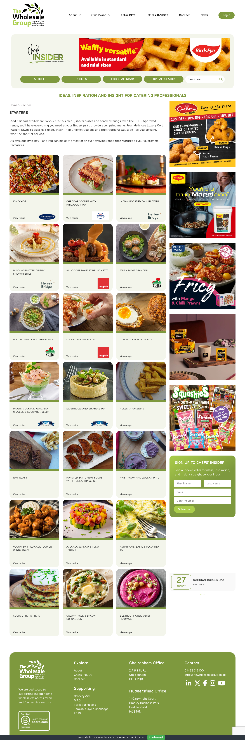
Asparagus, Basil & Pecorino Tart (139, 548)
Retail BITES (129, 15)
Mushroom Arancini (134, 270)
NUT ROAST (20, 478)
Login (226, 15)
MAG (77, 700)
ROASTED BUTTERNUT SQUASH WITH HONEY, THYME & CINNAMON (85, 480)
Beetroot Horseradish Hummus (135, 617)
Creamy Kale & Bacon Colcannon (81, 617)
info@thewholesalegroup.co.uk (206, 674)
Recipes (26, 105)
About (78, 670)
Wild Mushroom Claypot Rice (33, 339)
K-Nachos (19, 201)
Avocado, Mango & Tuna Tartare (82, 548)
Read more (198, 585)
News (204, 15)
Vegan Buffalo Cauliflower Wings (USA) (32, 548)
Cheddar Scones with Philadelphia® (81, 203)
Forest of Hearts (85, 704)
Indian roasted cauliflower (139, 201)
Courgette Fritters (26, 616)
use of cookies (137, 737)
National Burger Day (208, 580)
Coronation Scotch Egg (136, 339)
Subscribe (184, 509)
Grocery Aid (82, 696)
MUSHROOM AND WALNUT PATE (139, 478)
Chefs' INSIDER (158, 15)
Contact (184, 15)
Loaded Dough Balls (80, 339)
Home (13, 105)
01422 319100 (194, 670)
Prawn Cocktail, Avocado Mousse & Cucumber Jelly (31, 410)
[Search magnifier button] (221, 79)
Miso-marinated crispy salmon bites (28, 272)
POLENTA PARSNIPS (132, 408)
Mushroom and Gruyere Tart (86, 408)
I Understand (156, 737)
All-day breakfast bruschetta (87, 270)
